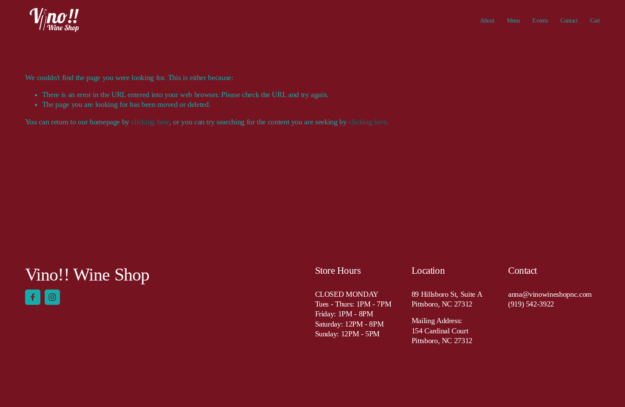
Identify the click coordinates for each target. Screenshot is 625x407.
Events (540, 20)
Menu (513, 20)
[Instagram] (52, 297)
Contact (569, 20)
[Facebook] (32, 297)
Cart (595, 20)
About (487, 20)
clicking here (150, 122)
